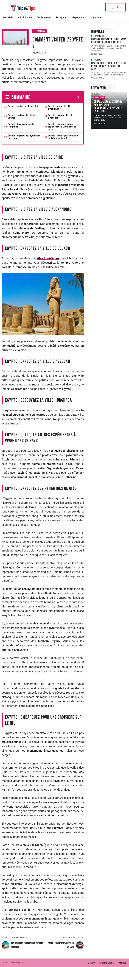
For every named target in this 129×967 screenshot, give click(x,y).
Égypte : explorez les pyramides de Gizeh (24, 137)
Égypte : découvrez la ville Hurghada (21, 125)
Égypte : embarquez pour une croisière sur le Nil (63, 137)
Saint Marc (21, 232)
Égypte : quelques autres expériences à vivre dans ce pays (62, 127)
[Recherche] (111, 7)
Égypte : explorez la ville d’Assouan (60, 116)
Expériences (99, 36)
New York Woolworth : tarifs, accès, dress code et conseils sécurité (109, 41)
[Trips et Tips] (22, 7)
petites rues (46, 380)
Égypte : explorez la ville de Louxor (22, 116)
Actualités (40, 31)
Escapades (99, 97)
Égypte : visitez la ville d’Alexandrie (59, 107)
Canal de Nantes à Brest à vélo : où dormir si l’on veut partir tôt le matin (108, 66)
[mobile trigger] (5, 7)
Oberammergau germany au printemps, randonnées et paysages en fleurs (108, 106)
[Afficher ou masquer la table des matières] (55, 97)
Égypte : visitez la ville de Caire (24, 106)
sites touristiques (48, 258)
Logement (98, 60)
